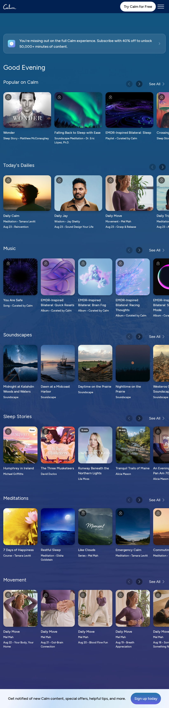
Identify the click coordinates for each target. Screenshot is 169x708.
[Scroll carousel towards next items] (139, 84)
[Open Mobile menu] (161, 7)
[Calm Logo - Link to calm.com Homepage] (9, 6)
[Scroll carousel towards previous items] (129, 84)
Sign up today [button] (145, 698)
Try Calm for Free (138, 6)
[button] (84, 43)
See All (154, 84)
